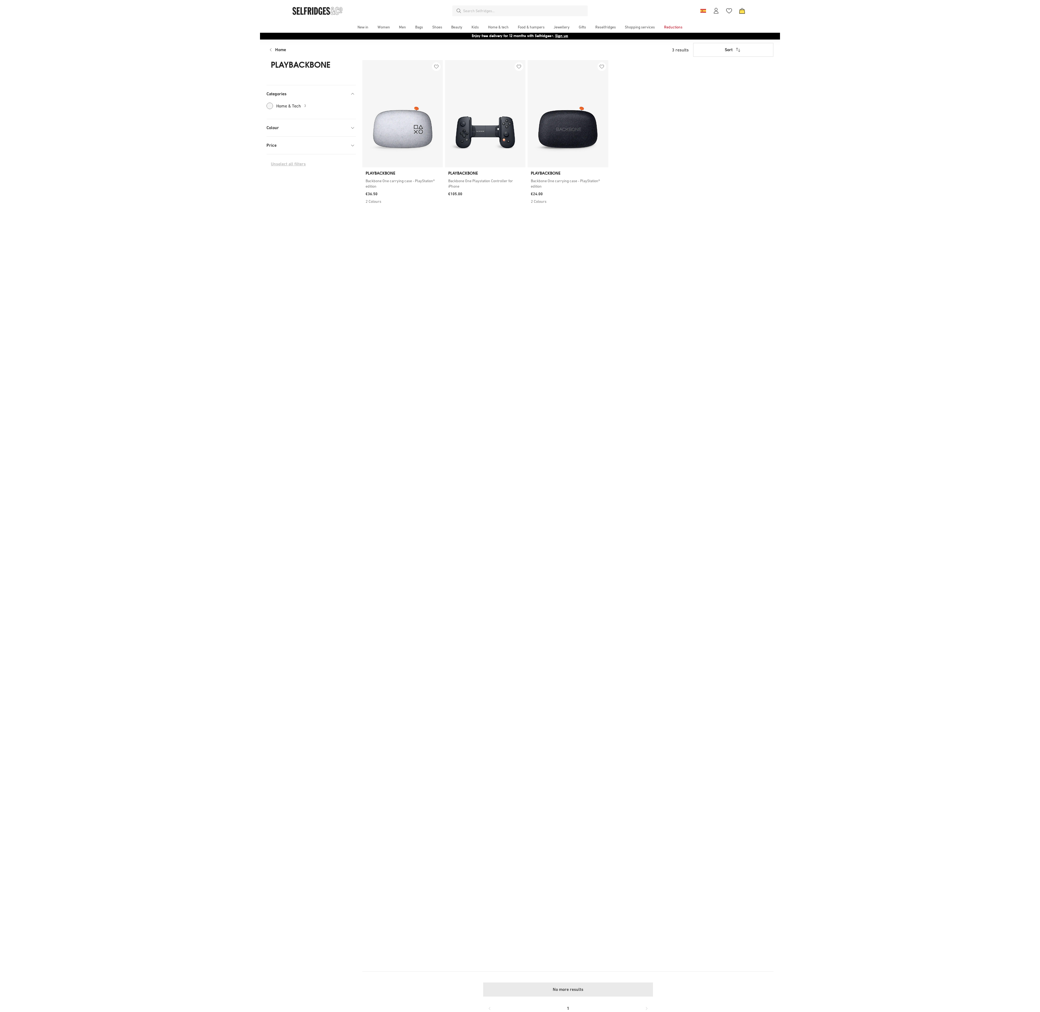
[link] (403, 183)
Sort (729, 49)
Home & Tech (291, 105)
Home (280, 49)
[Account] (716, 10)
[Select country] (703, 10)
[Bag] (742, 10)
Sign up (561, 36)
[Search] (458, 10)
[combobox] (524, 11)
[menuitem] (363, 27)
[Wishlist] (729, 10)
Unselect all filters (288, 164)
